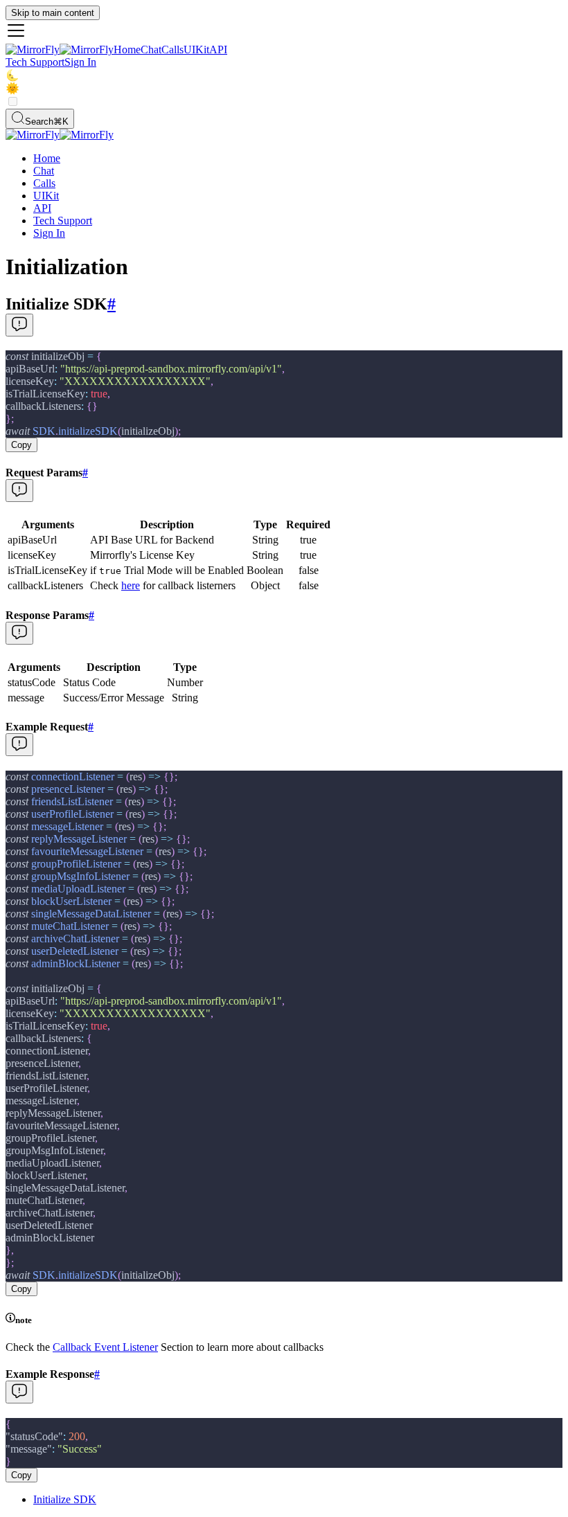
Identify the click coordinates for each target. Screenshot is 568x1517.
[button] (284, 32)
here (130, 585)
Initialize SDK (64, 1499)
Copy (21, 445)
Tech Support (35, 62)
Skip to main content (52, 13)
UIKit (196, 49)
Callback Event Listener (105, 1347)
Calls (172, 49)
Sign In (80, 62)
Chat (151, 49)
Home (127, 49)
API (218, 49)
